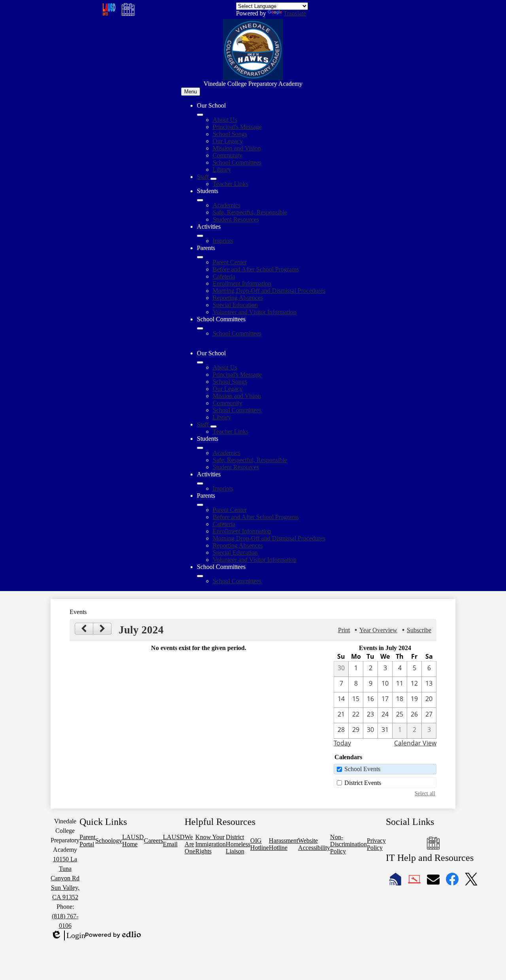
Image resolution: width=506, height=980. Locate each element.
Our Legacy (228, 141)
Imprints (223, 240)
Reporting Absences (238, 297)
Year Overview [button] (378, 630)
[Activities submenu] (200, 236)
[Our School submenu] (200, 115)
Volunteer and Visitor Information (254, 312)
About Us (225, 119)
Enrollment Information (242, 283)
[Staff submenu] (213, 179)
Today (342, 743)
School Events (362, 769)
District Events (362, 782)
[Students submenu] (200, 200)
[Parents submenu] (200, 257)
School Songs (230, 134)
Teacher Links (230, 183)
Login (68, 935)
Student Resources (236, 219)
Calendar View (415, 743)
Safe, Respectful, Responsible (250, 212)
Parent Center (230, 262)
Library (222, 169)
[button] (200, 362)
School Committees (237, 162)
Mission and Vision (237, 148)
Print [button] (344, 630)
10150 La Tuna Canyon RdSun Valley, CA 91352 (65, 878)
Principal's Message (237, 126)
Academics (226, 205)
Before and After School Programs (256, 269)
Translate (294, 13)
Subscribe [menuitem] (419, 630)
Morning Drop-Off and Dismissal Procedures (269, 290)
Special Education (235, 304)
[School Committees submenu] (200, 328)
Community (227, 155)
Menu (190, 92)
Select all (425, 793)
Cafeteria (224, 276)
